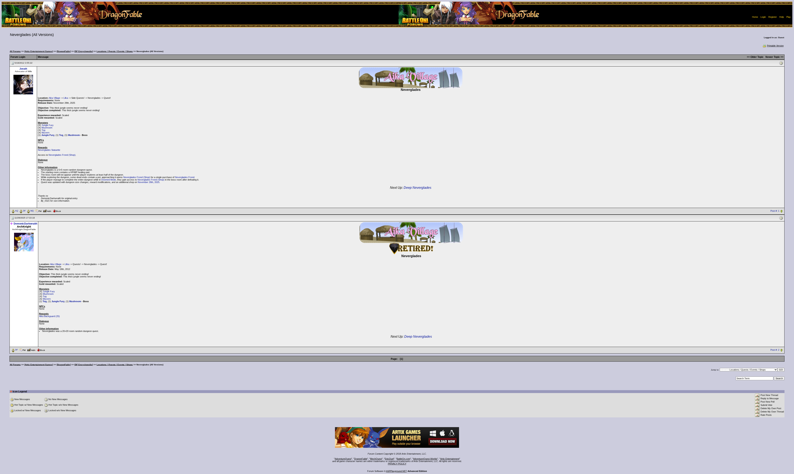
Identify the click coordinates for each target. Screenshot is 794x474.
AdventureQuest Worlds (425, 458)
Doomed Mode (108, 179)
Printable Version (775, 45)
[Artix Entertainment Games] (38, 51)
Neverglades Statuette (49, 150)
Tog (43, 130)
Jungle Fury (48, 125)
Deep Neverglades (417, 187)
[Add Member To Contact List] (47, 210)
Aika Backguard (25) (49, 316)
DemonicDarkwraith (25, 223)
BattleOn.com (403, 458)
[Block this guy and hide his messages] (57, 210)
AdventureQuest (343, 458)
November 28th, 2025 (148, 182)
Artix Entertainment (449, 458)
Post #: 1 (774, 211)
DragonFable (360, 458)
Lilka (65, 98)
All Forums (15, 51)
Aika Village (54, 98)
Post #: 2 (774, 350)
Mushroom (47, 127)
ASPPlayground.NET (396, 471)
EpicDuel (389, 458)
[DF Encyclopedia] (83, 51)
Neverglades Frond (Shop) (62, 155)
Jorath (23, 68)
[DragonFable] (64, 51)
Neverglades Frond (184, 177)
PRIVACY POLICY (397, 463)
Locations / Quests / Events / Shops (115, 51)
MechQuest (376, 458)
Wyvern (45, 132)
